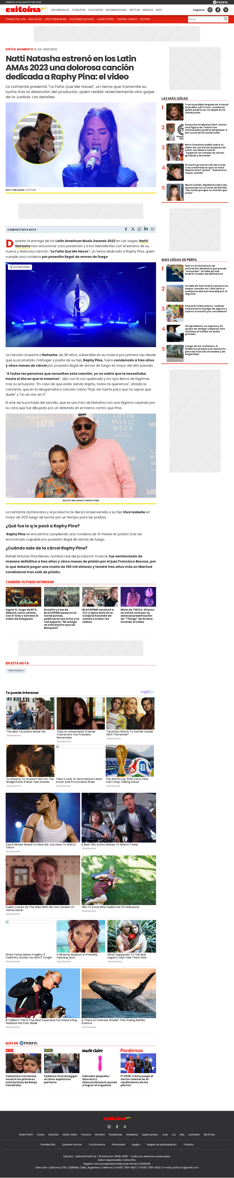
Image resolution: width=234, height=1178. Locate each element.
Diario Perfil (26, 1134)
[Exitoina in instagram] (210, 9)
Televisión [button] (95, 10)
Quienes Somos (72, 1144)
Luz (174, 1134)
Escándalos (60, 10)
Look (165, 1134)
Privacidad (118, 1144)
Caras (40, 1134)
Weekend (132, 1134)
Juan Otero (105, 19)
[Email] (152, 229)
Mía (182, 1134)
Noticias (53, 1134)
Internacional (116, 10)
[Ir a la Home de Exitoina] (27, 9)
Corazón (78, 10)
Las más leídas (175, 98)
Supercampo (150, 1134)
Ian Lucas (35, 19)
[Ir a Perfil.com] (220, 3)
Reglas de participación (162, 1144)
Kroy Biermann (55, 19)
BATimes (209, 1134)
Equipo (136, 1144)
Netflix (135, 10)
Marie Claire (70, 1134)
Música (148, 10)
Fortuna (86, 1134)
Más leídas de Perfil (179, 260)
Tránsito (188, 1144)
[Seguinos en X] (225, 9)
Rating (145, 19)
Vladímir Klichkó (81, 19)
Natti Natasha (16, 670)
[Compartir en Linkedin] (146, 229)
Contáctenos (97, 1144)
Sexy (159, 10)
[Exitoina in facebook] (217, 9)
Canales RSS (47, 1144)
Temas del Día (16, 19)
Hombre (100, 1134)
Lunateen (194, 1134)
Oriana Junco (127, 19)
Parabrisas (115, 1134)
